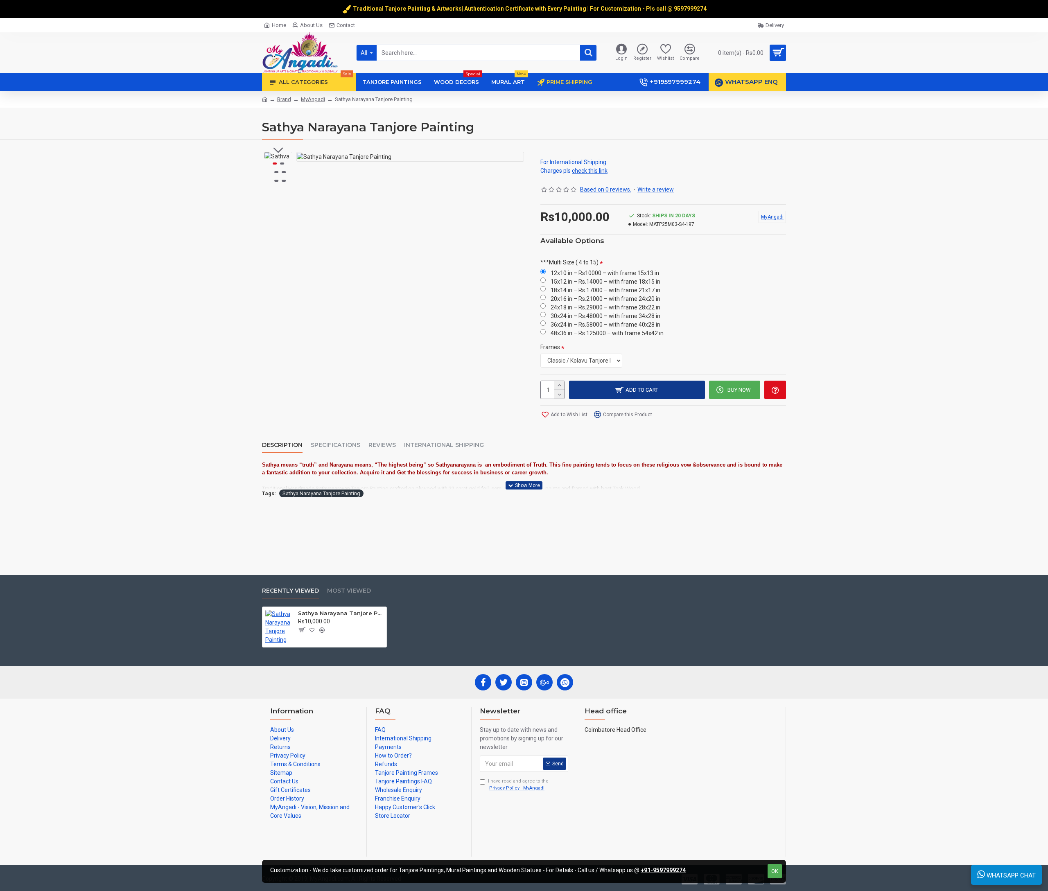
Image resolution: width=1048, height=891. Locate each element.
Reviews (382, 445)
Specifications (335, 445)
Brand (284, 99)
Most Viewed (349, 590)
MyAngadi (313, 99)
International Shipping (444, 445)
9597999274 (691, 8)
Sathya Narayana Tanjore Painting (321, 493)
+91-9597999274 (663, 870)
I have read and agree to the (518, 784)
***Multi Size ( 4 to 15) (569, 262)
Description (282, 445)
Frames (550, 347)
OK (774, 871)
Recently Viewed (290, 590)
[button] (278, 150)
